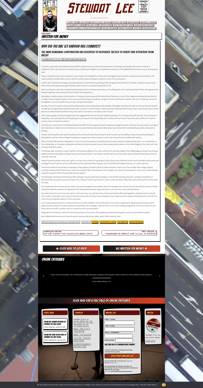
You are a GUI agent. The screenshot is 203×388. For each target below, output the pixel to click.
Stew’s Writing (119, 22)
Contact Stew (105, 25)
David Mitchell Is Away (107, 222)
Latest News (72, 22)
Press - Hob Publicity (82, 334)
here (158, 385)
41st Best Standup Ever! (99, 18)
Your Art (137, 28)
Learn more (107, 371)
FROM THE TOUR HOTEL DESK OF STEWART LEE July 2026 (55, 336)
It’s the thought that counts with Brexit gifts (67, 234)
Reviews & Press (148, 22)
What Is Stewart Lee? (123, 25)
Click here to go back (73, 248)
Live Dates (84, 22)
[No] (200, 385)
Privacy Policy (113, 362)
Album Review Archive (143, 25)
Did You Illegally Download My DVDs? (83, 28)
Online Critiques (109, 28)
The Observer (56, 59)
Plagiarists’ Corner (76, 25)
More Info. (150, 341)
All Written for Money (130, 248)
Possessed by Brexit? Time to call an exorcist (131, 234)
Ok (164, 385)
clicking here (129, 361)
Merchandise (133, 22)
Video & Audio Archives (101, 22)
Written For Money (136, 222)
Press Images (125, 28)
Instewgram (148, 28)
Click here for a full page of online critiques (101, 300)
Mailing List (92, 25)
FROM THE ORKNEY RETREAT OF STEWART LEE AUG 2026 (55, 323)
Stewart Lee (99, 11)
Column (94, 222)
